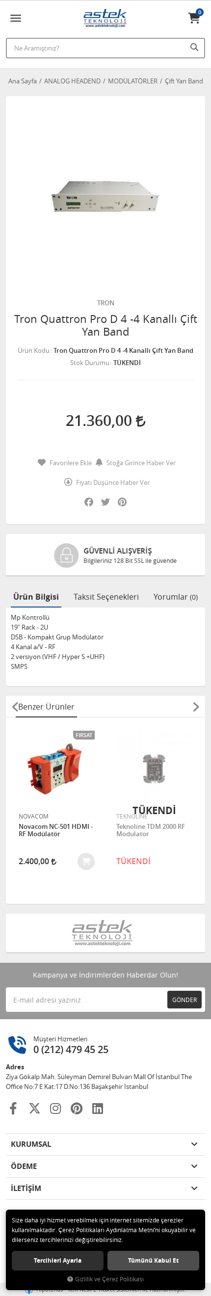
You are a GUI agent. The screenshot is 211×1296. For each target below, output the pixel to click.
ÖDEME (24, 1166)
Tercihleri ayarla (57, 1260)
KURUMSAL (31, 1144)
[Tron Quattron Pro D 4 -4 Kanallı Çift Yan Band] (105, 196)
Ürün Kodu (34, 350)
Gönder (184, 1000)
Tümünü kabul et (153, 1260)
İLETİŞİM (26, 1188)
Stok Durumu (89, 362)
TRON (105, 302)
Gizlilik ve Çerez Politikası (109, 1279)
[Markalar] (105, 933)
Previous (15, 706)
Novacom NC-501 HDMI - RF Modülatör (56, 830)
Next (195, 706)
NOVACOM (34, 816)
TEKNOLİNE (132, 816)
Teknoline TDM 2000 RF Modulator (150, 830)
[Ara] (195, 47)
